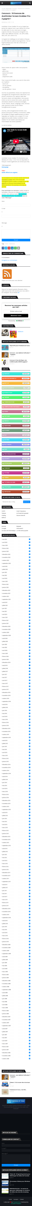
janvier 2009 (16, 977)
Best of (14, 383)
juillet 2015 (16, 743)
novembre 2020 (16, 629)
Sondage (14, 468)
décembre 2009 (16, 944)
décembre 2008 (16, 980)
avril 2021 (16, 614)
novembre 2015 (16, 731)
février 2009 (16, 974)
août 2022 (16, 566)
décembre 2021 (16, 590)
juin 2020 (16, 644)
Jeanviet (4, 526)
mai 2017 (16, 677)
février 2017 (16, 686)
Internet (14, 430)
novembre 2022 (16, 557)
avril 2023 (16, 542)
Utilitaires (14, 487)
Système (14, 473)
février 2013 (16, 830)
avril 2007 (16, 1040)
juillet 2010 (16, 923)
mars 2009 (16, 971)
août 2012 (16, 848)
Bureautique (14, 392)
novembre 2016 (16, 695)
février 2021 (16, 620)
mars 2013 (16, 827)
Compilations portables (14, 407)
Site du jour (14, 463)
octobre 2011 (16, 878)
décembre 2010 (16, 908)
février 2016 (16, 722)
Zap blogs (14, 491)
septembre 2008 (16, 989)
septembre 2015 (16, 737)
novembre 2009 (16, 947)
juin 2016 (16, 710)
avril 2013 (16, 824)
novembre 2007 (16, 1019)
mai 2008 (16, 1001)
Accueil (3, 8)
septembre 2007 (16, 1025)
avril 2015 (16, 752)
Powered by (11, 320)
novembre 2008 (16, 983)
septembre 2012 (16, 845)
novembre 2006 (16, 1055)
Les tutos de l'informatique (9, 530)
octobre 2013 (16, 806)
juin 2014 (16, 782)
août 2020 (16, 638)
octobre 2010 (16, 914)
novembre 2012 (16, 839)
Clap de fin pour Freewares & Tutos (20, 345)
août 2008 (16, 992)
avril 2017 (16, 680)
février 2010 (16, 938)
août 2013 (16, 812)
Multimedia (8, 8)
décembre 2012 (16, 836)
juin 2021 (16, 608)
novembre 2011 (16, 875)
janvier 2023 (16, 551)
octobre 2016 (16, 698)
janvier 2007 (16, 1049)
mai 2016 (16, 713)
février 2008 (16, 1010)
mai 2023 (16, 539)
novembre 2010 (16, 911)
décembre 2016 (16, 692)
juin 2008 (16, 998)
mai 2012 (16, 857)
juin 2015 (16, 746)
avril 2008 (16, 1004)
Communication (14, 402)
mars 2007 (16, 1043)
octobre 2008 (16, 986)
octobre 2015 (16, 734)
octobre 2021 (16, 596)
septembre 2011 (16, 881)
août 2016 (16, 704)
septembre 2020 (16, 635)
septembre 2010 (16, 917)
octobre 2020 (16, 632)
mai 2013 (16, 821)
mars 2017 (16, 683)
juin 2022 (16, 572)
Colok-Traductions (21, 511)
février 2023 (16, 548)
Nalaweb (18, 526)
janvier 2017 (16, 689)
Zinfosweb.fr (19, 528)
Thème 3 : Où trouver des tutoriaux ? (20, 1083)
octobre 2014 (16, 770)
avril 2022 (16, 578)
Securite (14, 458)
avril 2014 (16, 788)
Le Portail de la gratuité (22, 513)
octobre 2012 (16, 842)
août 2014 (16, 776)
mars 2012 (16, 863)
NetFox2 (4, 517)
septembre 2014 (16, 773)
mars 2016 (16, 719)
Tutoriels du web (14, 482)
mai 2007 (16, 1037)
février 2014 (16, 794)
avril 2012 (16, 860)
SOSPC (3, 511)
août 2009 (16, 956)
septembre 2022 (16, 563)
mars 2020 (16, 653)
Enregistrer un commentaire (9, 260)
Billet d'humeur (14, 388)
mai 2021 (16, 611)
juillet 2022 (16, 569)
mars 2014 (16, 791)
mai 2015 (16, 749)
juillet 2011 (16, 887)
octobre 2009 (16, 950)
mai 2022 (16, 575)
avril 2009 (16, 968)
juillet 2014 (16, 779)
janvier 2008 (16, 1013)
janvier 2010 (16, 941)
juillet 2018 (16, 668)
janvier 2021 (16, 623)
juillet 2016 (16, 707)
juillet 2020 (16, 641)
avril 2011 (16, 896)
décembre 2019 (16, 662)
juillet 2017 (16, 671)
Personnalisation (14, 454)
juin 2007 (16, 1034)
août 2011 (16, 884)
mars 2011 (16, 899)
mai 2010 (16, 929)
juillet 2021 (16, 605)
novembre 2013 (16, 803)
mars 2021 (16, 617)
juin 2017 (16, 674)
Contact (22, 1199)
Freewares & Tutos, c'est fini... (18, 1089)
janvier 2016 (16, 725)
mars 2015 (16, 755)
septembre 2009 (16, 953)
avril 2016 (16, 716)
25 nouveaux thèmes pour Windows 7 (20, 1182)
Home (10, 1199)
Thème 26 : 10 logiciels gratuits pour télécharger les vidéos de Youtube (20, 1174)
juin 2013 (16, 818)
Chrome (14, 397)
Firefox (14, 421)
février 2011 (16, 902)
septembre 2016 (16, 701)
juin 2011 (16, 890)
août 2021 (16, 602)
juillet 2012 (16, 851)
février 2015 (16, 758)
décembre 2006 (16, 1052)
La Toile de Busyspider (22, 530)
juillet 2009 (16, 959)
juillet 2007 (16, 1031)
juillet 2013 (16, 815)
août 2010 (16, 920)
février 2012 (16, 866)
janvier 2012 (16, 869)
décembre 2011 (16, 872)
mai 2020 (16, 647)
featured (14, 416)
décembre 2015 (16, 728)
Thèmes (14, 477)
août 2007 (16, 1028)
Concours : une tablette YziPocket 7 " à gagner (20, 353)
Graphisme (14, 425)
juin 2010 (16, 926)
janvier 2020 (16, 659)
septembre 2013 (16, 809)
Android (14, 374)
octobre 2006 (16, 1058)
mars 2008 (16, 1007)
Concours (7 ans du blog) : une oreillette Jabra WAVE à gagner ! (19, 361)
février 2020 (16, 656)
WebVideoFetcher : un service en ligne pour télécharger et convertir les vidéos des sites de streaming (20, 1190)
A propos (16, 1199)
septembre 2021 (16, 599)
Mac (14, 435)
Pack (14, 449)
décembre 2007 (16, 1016)
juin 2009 (16, 962)
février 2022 (16, 584)
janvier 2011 (16, 905)
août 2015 (16, 740)
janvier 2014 (16, 797)
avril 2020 (16, 650)
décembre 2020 (16, 626)
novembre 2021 (16, 593)
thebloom (5, 22)
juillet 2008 (16, 995)
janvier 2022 (16, 587)
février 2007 (16, 1046)
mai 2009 (16, 965)
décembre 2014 (16, 764)
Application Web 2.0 (14, 378)
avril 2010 (16, 932)
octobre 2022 (16, 560)
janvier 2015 (16, 761)
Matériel (14, 440)
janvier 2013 (16, 833)
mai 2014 (16, 785)
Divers (6, 244)
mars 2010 (16, 935)
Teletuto (4, 513)
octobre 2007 (16, 1022)
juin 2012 (16, 854)
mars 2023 (16, 545)
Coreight (4, 528)
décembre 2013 (16, 800)
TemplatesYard (16, 1202)
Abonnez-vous (16, 315)
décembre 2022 (16, 554)
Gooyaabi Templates (16, 1203)
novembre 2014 (16, 767)
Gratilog (4, 515)
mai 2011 (16, 893)
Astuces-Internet (20, 515)
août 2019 (16, 665)
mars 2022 (16, 581)
